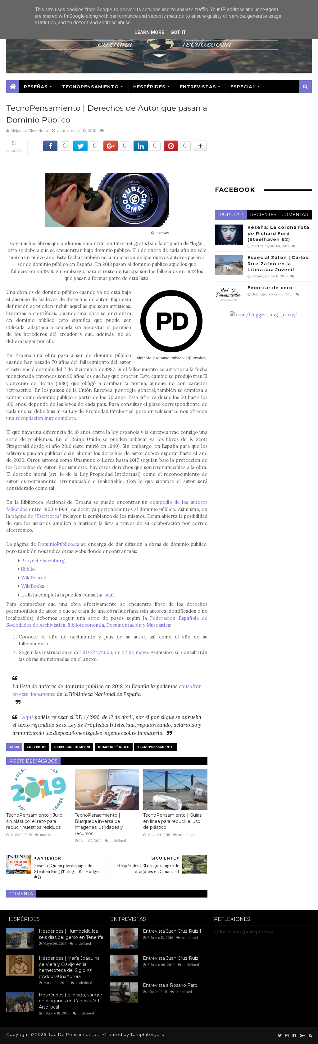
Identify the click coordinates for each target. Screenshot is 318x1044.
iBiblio (28, 569)
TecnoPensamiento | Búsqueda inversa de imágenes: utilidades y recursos (99, 824)
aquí (109, 595)
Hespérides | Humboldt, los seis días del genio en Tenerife (71, 934)
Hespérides (149, 87)
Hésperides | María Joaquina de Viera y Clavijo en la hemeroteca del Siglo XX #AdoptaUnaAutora (69, 967)
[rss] (309, 1036)
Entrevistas (198, 87)
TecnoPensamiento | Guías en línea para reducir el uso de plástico (172, 821)
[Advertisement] (263, 141)
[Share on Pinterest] (177, 149)
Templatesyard (147, 1034)
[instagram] (287, 1036)
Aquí (27, 717)
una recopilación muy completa (41, 418)
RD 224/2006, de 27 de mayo (115, 652)
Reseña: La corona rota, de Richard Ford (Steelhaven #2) (279, 233)
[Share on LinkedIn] (147, 149)
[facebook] (294, 1036)
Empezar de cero (270, 287)
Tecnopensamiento (155, 747)
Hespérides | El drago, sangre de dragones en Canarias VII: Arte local (70, 1001)
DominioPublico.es (58, 544)
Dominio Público (113, 747)
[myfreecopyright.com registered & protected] (263, 315)
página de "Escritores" (36, 516)
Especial (243, 87)
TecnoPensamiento (90, 87)
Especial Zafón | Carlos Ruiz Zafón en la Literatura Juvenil (278, 263)
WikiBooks (32, 586)
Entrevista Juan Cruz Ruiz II (173, 931)
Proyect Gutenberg (43, 561)
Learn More (149, 32)
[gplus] (302, 1036)
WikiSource (33, 578)
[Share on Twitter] (86, 149)
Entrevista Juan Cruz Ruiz (170, 958)
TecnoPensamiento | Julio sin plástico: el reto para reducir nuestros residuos (34, 821)
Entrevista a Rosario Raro (170, 985)
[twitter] (280, 1036)
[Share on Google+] (116, 149)
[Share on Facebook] (56, 149)
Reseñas (36, 87)
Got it (178, 32)
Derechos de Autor (72, 747)
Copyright (36, 747)
